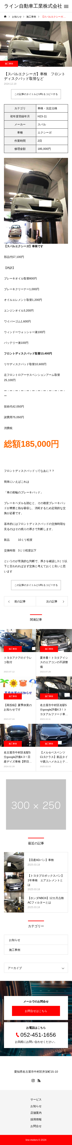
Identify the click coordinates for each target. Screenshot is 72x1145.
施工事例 (9, 64)
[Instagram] (33, 1080)
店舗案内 (36, 1112)
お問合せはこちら (36, 1011)
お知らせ (14, 940)
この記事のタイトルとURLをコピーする (36, 94)
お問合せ (36, 1126)
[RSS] (39, 1080)
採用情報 (36, 1119)
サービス (36, 1099)
